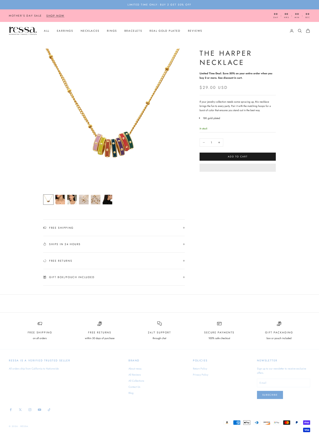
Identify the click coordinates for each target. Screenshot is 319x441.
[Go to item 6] (107, 199)
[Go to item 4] (84, 199)
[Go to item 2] (60, 199)
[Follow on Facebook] (11, 410)
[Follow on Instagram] (30, 410)
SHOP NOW (55, 16)
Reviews (195, 31)
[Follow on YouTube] (39, 410)
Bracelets (133, 31)
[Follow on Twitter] (20, 410)
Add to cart (238, 156)
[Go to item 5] (95, 199)
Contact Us (134, 387)
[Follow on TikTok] (49, 410)
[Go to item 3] (72, 199)
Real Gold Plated (165, 31)
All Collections (136, 381)
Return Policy (200, 368)
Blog (130, 393)
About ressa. (135, 368)
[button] (238, 168)
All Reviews (134, 374)
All (46, 31)
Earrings (65, 31)
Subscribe (270, 395)
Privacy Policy (200, 374)
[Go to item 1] (48, 199)
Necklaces (90, 31)
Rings (112, 31)
